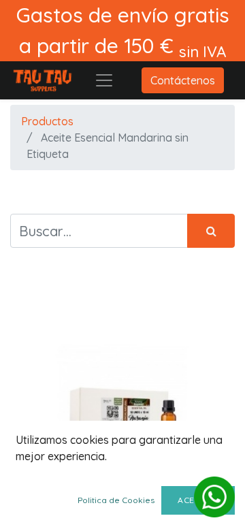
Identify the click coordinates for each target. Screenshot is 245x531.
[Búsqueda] (211, 231)
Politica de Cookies (116, 500)
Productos (47, 121)
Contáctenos (182, 80)
